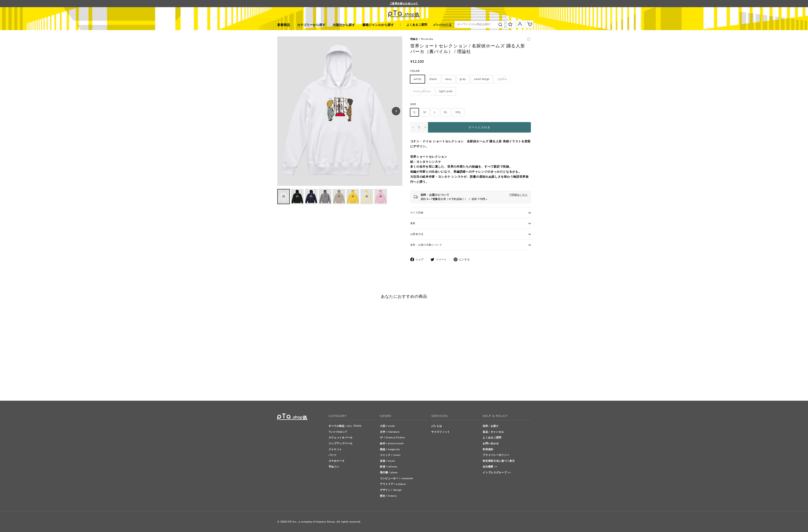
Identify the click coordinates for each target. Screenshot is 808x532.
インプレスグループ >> (497, 472)
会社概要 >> (490, 466)
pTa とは (436, 426)
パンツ (333, 455)
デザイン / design (391, 490)
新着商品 (283, 25)
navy (448, 79)
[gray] (295, 387)
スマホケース (337, 461)
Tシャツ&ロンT (338, 432)
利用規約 (488, 449)
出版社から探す (344, 25)
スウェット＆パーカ (341, 437)
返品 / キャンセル (493, 432)
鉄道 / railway (388, 466)
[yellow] (306, 387)
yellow (502, 79)
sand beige (481, 79)
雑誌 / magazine (390, 449)
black (433, 79)
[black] (285, 387)
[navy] (290, 387)
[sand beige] (300, 387)
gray (463, 79)
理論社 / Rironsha (421, 39)
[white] (279, 387)
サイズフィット (440, 432)
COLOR (415, 71)
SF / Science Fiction (392, 437)
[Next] (396, 111)
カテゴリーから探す (311, 25)
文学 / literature (390, 432)
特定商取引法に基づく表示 (499, 461)
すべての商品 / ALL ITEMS (345, 426)
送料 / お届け (491, 426)
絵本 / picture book (392, 443)
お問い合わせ (491, 443)
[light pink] (316, 387)
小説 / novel (387, 426)
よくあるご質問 (417, 25)
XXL (458, 112)
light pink (446, 91)
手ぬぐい (334, 466)
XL (445, 112)
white (417, 79)
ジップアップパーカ (341, 443)
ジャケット (335, 449)
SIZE (413, 104)
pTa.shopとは (442, 25)
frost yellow (422, 91)
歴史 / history (388, 495)
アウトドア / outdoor (393, 484)
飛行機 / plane (389, 472)
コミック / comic (390, 455)
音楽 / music (387, 461)
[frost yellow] (311, 387)
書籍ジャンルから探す (378, 25)
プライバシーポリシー (496, 455)
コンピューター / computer (396, 478)
